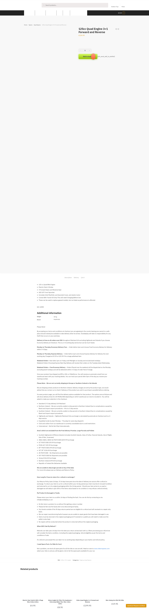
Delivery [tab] (76, 277)
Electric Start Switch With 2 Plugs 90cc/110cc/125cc (33, 601)
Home (25, 25)
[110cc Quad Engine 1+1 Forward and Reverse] (87, 585)
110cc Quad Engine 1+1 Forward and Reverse (87, 601)
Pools (123, 6)
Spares (30, 25)
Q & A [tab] (82, 277)
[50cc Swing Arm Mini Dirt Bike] (114, 585)
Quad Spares (37, 25)
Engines (82, 560)
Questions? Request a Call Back (136, 605)
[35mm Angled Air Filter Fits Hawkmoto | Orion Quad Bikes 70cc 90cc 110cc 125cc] (60, 585)
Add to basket (88, 56)
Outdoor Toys (114, 6)
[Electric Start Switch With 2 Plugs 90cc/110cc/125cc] (32, 585)
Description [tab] (68, 277)
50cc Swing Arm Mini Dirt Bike (115, 600)
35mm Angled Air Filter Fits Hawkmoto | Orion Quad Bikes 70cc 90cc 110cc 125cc (60, 601)
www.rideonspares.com (102, 549)
